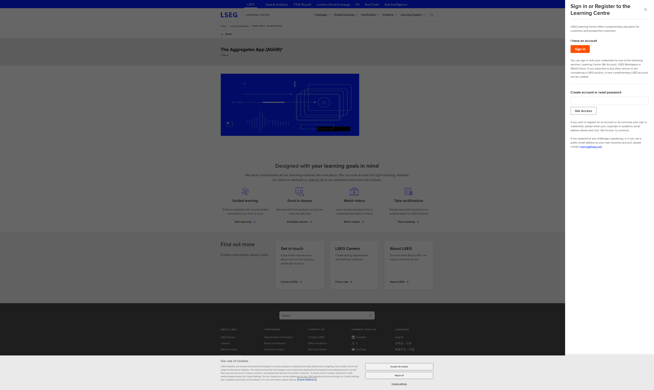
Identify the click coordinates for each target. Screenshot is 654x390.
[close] (645, 9)
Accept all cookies (399, 366)
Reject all (399, 375)
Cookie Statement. (307, 379)
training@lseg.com (591, 147)
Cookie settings (399, 384)
